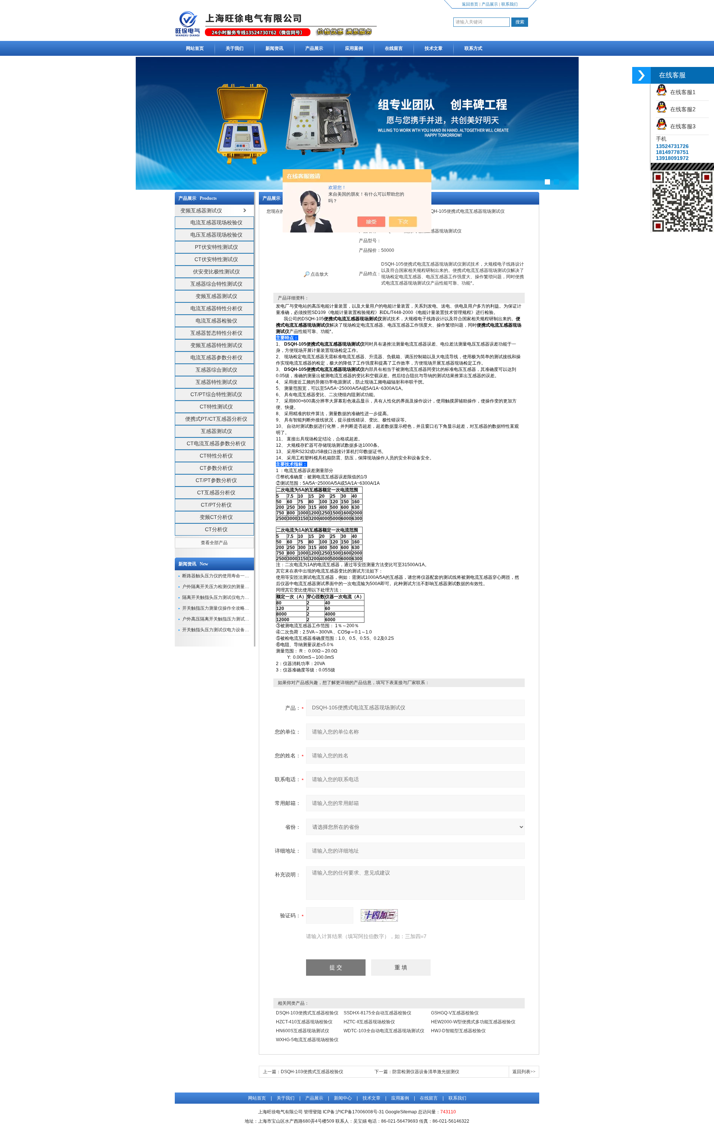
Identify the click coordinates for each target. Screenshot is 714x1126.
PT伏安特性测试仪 (216, 247)
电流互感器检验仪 (216, 321)
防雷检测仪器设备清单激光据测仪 (425, 1071)
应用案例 (354, 48)
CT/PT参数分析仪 (216, 480)
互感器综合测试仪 (216, 370)
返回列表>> (524, 1071)
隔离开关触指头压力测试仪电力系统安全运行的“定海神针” (239, 597)
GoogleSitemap (401, 1111)
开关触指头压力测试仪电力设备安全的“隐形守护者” (232, 629)
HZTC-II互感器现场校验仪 (369, 1021)
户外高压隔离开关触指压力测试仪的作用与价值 (229, 619)
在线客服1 (681, 92)
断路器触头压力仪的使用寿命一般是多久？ (224, 575)
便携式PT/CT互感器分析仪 (216, 419)
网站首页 (195, 48)
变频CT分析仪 (216, 517)
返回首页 (470, 4)
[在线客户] (641, 75)
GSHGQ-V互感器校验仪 (455, 1013)
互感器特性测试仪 (216, 382)
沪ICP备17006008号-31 (360, 1111)
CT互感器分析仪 (216, 492)
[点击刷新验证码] (379, 915)
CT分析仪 (216, 529)
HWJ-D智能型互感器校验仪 (458, 1030)
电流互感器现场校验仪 (216, 222)
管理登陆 (313, 1111)
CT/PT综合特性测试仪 (216, 394)
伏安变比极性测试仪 (216, 272)
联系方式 (473, 48)
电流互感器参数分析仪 (216, 357)
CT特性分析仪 (216, 456)
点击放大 (318, 274)
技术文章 (434, 48)
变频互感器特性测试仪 (216, 345)
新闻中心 (343, 1098)
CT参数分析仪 (216, 468)
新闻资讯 (274, 48)
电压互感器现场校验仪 (216, 235)
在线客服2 (681, 109)
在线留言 (394, 48)
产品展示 (490, 4)
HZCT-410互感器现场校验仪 (304, 1021)
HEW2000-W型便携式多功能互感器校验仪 (473, 1021)
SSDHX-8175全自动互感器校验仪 (377, 1013)
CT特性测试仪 (216, 407)
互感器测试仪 (216, 431)
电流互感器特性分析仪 (216, 308)
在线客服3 (681, 126)
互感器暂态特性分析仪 (216, 333)
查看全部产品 (214, 542)
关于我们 (235, 48)
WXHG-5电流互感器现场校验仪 (307, 1039)
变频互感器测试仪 (216, 296)
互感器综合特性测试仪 (216, 284)
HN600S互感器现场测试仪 (302, 1030)
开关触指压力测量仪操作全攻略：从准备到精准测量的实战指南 (244, 608)
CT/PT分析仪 (216, 505)
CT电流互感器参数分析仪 (216, 443)
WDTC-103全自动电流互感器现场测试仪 (384, 1030)
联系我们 (509, 4)
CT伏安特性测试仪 (216, 259)
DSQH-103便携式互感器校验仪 (307, 1013)
